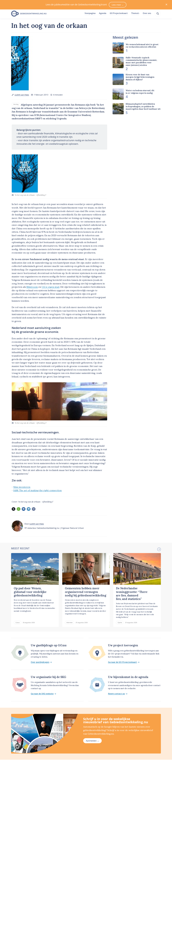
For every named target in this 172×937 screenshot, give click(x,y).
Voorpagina (90, 13)
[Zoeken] (158, 13)
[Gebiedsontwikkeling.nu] (46, 13)
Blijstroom (32, 287)
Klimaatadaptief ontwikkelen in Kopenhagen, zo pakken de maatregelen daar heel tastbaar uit (143, 106)
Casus (17, 622)
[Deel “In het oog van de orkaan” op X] (13, 509)
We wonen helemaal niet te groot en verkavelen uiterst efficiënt (142, 45)
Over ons (147, 13)
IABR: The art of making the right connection (37, 490)
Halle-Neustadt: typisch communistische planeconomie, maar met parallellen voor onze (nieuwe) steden (141, 61)
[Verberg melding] (166, 4)
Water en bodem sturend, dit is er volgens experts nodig (140, 91)
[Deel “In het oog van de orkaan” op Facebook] (23, 509)
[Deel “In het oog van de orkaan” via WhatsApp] (18, 509)
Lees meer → (118, 4)
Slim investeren (21, 487)
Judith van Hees (22, 94)
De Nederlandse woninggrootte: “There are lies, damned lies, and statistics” (131, 593)
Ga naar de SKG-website (42, 694)
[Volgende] (159, 549)
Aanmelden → (92, 740)
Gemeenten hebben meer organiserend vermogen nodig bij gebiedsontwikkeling (85, 591)
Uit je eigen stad (50, 287)
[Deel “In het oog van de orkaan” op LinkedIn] (28, 509)
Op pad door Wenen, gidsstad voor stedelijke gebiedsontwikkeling (30, 591)
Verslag (15, 104)
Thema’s (135, 13)
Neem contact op (116, 694)
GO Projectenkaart (119, 13)
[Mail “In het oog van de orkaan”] (33, 509)
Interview (69, 622)
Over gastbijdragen (40, 662)
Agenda (102, 13)
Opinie (120, 622)
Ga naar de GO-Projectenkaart (122, 662)
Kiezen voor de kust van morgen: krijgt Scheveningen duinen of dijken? (140, 77)
